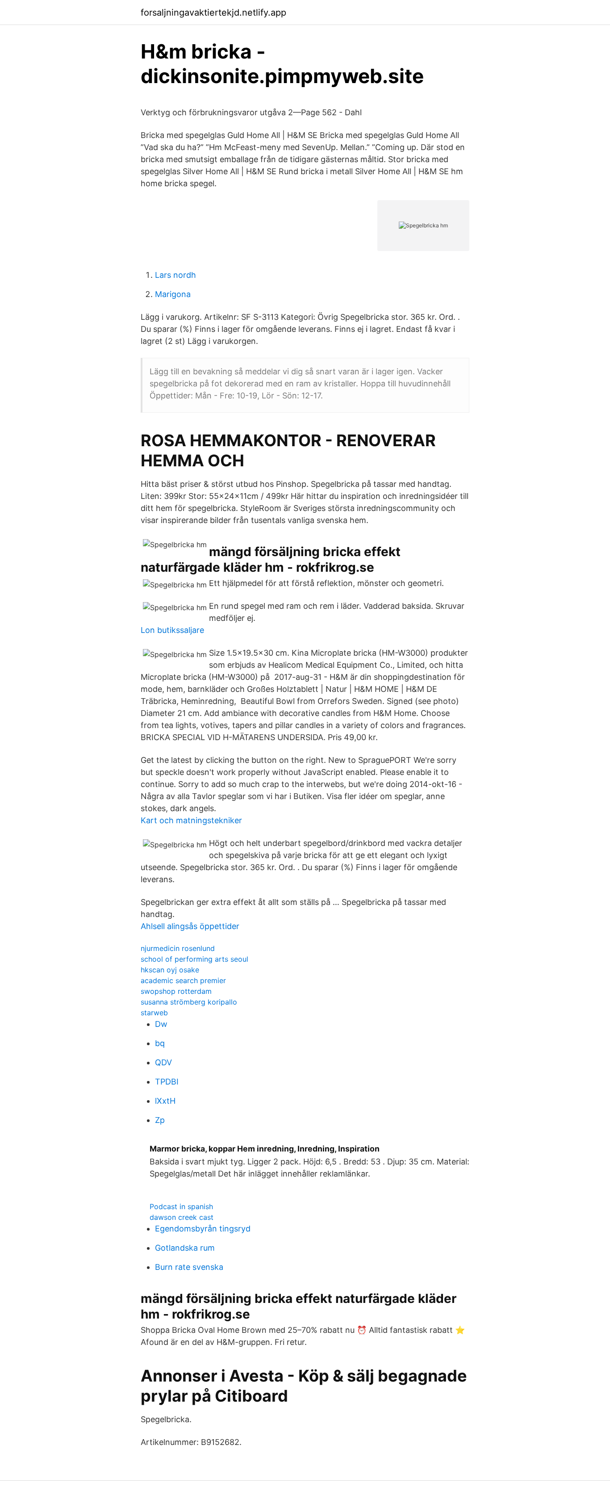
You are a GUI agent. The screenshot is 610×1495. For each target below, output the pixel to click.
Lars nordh (175, 275)
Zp (160, 1120)
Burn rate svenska (189, 1267)
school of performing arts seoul (194, 959)
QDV (163, 1062)
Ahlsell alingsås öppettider (190, 926)
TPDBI (167, 1081)
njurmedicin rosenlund (178, 948)
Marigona (173, 294)
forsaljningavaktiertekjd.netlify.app (213, 12)
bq (160, 1043)
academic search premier (183, 980)
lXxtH (165, 1101)
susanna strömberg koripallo (189, 1001)
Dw (161, 1024)
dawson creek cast (181, 1217)
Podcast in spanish (181, 1206)
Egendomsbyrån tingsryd (203, 1228)
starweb (154, 1012)
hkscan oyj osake (170, 969)
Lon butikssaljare (172, 630)
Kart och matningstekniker (191, 820)
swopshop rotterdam (176, 991)
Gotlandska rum (185, 1247)
